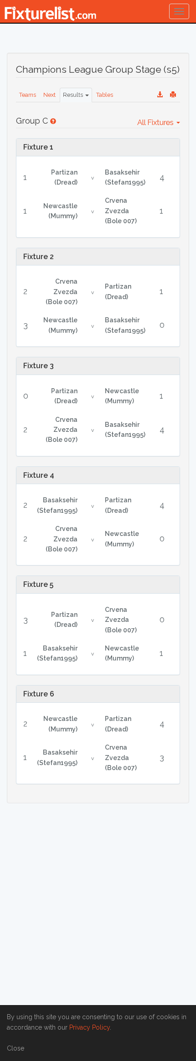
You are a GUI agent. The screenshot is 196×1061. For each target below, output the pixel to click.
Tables (104, 94)
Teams (27, 94)
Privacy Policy (89, 1027)
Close (15, 1048)
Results (73, 94)
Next (49, 94)
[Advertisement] (98, 910)
